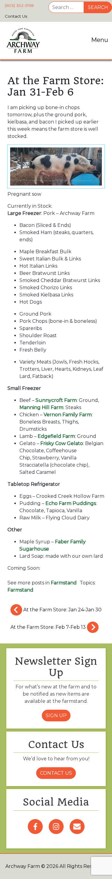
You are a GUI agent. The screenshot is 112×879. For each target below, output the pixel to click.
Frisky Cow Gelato (61, 443)
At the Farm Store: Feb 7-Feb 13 (48, 627)
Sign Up (56, 715)
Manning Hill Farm (41, 407)
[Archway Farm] (23, 40)
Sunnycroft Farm (56, 400)
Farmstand (64, 583)
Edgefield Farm (56, 436)
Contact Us (56, 773)
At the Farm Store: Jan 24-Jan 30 (62, 610)
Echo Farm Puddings (70, 503)
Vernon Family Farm (68, 414)
